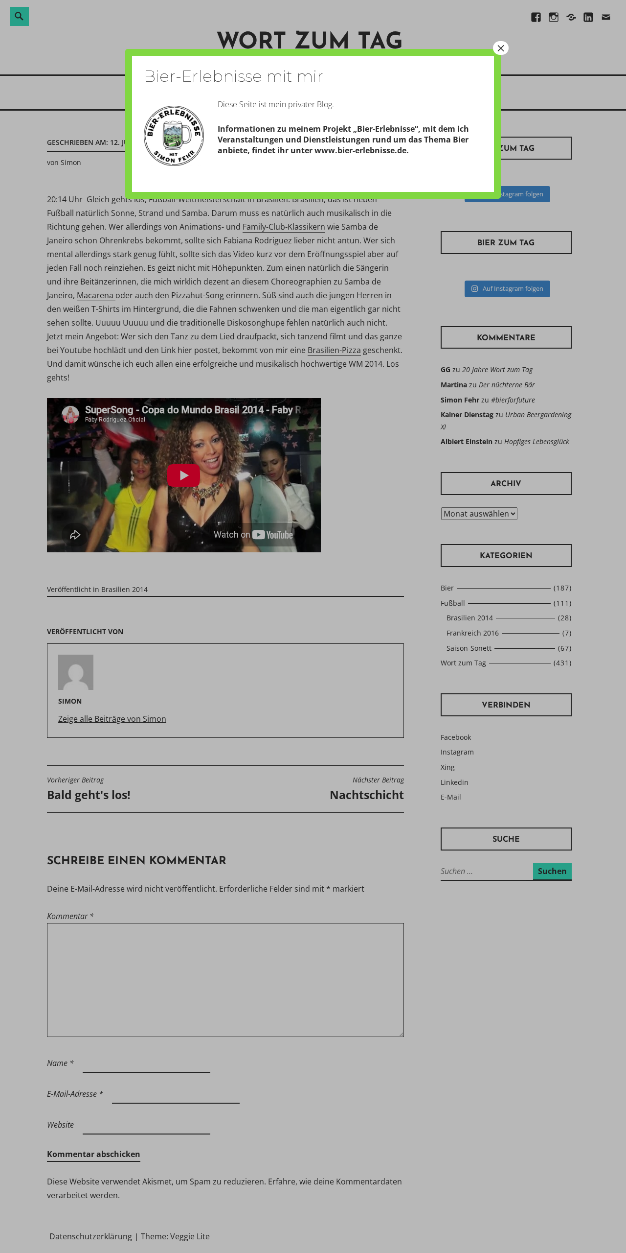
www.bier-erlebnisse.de (360, 150)
